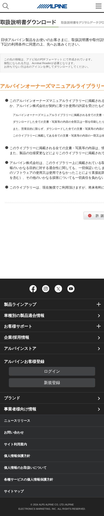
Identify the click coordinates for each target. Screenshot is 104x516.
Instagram (45, 288)
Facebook (33, 288)
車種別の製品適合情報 (24, 315)
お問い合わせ (14, 432)
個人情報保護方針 (17, 456)
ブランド (12, 398)
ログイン (52, 371)
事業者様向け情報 (20, 409)
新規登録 (52, 382)
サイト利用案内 (15, 444)
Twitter (58, 288)
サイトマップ (14, 491)
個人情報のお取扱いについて (25, 467)
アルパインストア (20, 348)
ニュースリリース (17, 420)
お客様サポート (18, 326)
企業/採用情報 (16, 337)
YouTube (71, 288)
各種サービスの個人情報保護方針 (28, 479)
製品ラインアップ (20, 304)
